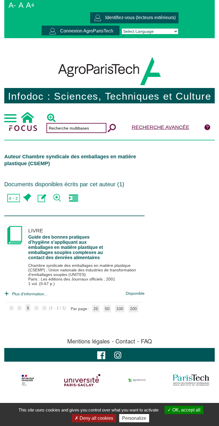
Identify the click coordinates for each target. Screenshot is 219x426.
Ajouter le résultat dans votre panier (26, 198)
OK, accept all (185, 409)
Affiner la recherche (57, 198)
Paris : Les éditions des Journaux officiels (66, 279)
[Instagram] (117, 354)
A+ (30, 5)
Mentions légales (88, 341)
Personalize (134, 418)
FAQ (146, 341)
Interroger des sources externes (73, 198)
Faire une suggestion (42, 198)
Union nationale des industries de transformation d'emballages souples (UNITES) (82, 272)
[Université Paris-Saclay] (82, 380)
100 (119, 308)
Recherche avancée (160, 127)
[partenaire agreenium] (137, 380)
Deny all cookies (95, 418)
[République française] (28, 380)
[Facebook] (101, 354)
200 (133, 308)
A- (12, 5)
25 (96, 308)
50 (107, 308)
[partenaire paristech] (191, 380)
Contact (125, 341)
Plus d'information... (30, 294)
